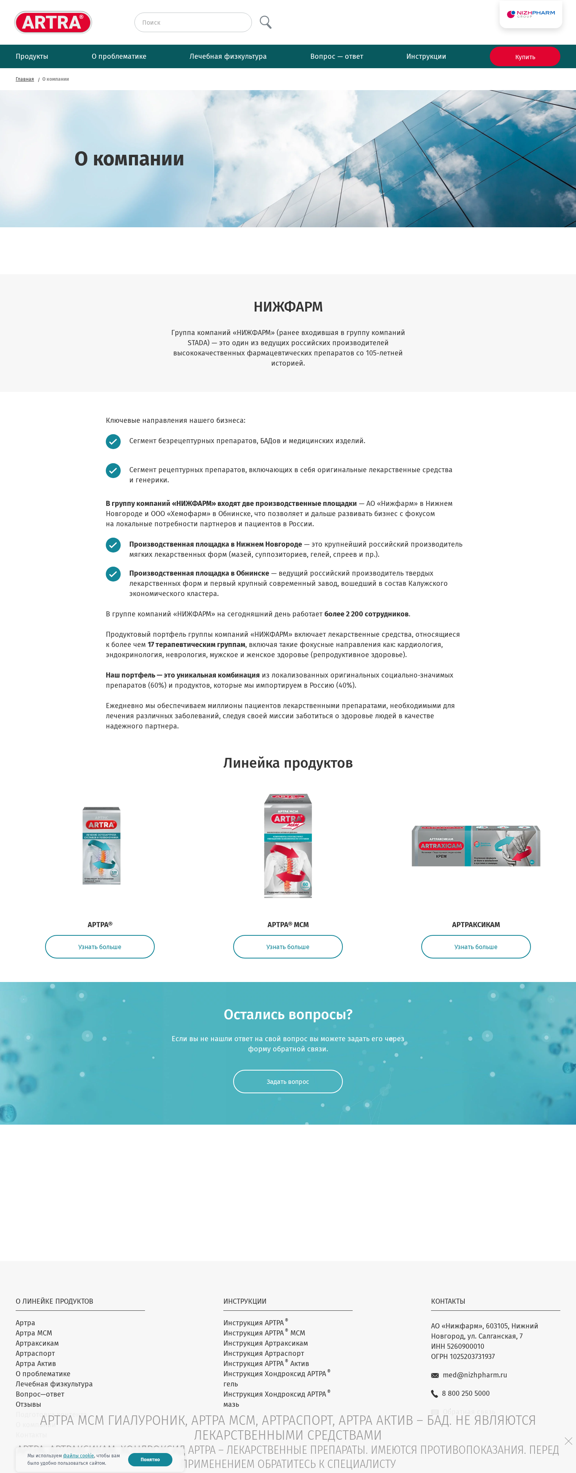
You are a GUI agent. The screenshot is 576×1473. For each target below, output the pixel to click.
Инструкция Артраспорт (263, 1353)
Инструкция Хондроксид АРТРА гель (277, 1378)
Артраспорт (35, 1353)
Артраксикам (37, 1343)
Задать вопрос (288, 1081)
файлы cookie (78, 1456)
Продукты (32, 56)
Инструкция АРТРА (255, 1322)
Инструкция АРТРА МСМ (264, 1332)
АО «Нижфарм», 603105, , (484, 1331)
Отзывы (28, 1404)
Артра (25, 1323)
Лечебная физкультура (228, 56)
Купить (525, 57)
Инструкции (426, 56)
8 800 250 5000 (466, 1393)
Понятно (150, 1459)
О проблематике (119, 56)
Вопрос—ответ (40, 1394)
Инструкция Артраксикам (265, 1343)
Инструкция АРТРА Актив (266, 1363)
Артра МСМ (34, 1333)
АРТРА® (100, 924)
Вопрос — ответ (336, 56)
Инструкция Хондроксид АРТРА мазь (277, 1399)
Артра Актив (36, 1363)
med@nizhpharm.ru (475, 1375)
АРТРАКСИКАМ (476, 924)
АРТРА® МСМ (288, 924)
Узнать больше (99, 947)
